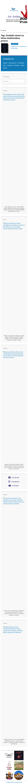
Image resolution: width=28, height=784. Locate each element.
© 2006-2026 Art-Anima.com (14, 782)
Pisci (4, 65)
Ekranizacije (13, 63)
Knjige (5, 63)
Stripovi (16, 65)
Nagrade (10, 65)
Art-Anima (14, 16)
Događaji (21, 63)
